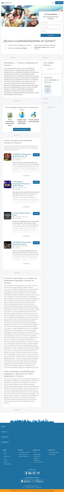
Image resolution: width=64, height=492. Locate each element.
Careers (5, 460)
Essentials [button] (5, 437)
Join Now (59, 2)
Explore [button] (4, 432)
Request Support (37, 454)
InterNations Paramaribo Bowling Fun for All (22, 155)
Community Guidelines (54, 452)
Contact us (6, 462)
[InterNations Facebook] (26, 473)
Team (5, 454)
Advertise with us (7, 464)
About (5, 452)
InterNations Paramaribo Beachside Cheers (22, 243)
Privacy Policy (39, 487)
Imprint (23, 487)
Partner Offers (37, 456)
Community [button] (5, 442)
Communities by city (23, 454)
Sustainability (7, 456)
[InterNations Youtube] (38, 473)
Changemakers (52, 454)
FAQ (35, 452)
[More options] (31, 57)
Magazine (36, 458)
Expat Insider (37, 460)
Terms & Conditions (31, 487)
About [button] (3, 426)
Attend (36, 154)
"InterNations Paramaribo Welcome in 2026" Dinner (22, 184)
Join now (51, 35)
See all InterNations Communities (45, 490)
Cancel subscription (38, 462)
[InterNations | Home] (6, 3)
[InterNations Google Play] (38, 481)
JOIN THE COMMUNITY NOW (21, 129)
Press (5, 458)
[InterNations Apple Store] (26, 481)
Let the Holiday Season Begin (21, 214)
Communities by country (24, 452)
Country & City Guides (24, 456)
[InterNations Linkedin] (30, 473)
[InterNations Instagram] (34, 473)
